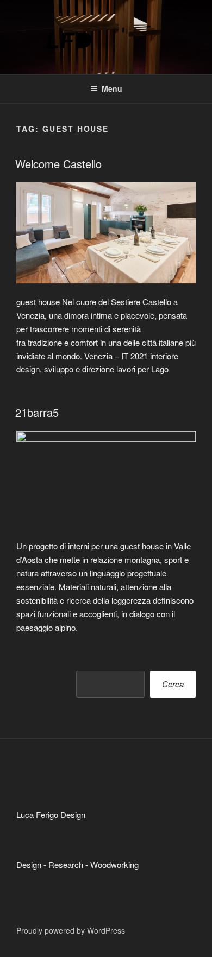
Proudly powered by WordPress (70, 930)
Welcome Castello (58, 164)
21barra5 (37, 412)
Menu (112, 88)
